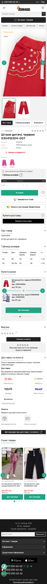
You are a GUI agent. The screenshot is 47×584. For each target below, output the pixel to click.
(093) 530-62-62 (14, 573)
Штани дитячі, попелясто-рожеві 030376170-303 (12, 485)
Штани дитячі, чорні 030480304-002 (31, 485)
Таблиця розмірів (22, 123)
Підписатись (40, 534)
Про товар (7, 123)
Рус (43, 2)
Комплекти (38, 123)
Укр (37, 2)
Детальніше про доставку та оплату (22, 432)
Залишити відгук (24, 339)
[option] (9, 108)
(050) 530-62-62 (13, 570)
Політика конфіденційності (23, 582)
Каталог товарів (25, 20)
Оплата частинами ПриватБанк (25, 207)
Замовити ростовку (23, 221)
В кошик (19, 193)
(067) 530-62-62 (13, 566)
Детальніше (23, 310)
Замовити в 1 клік (25, 199)
